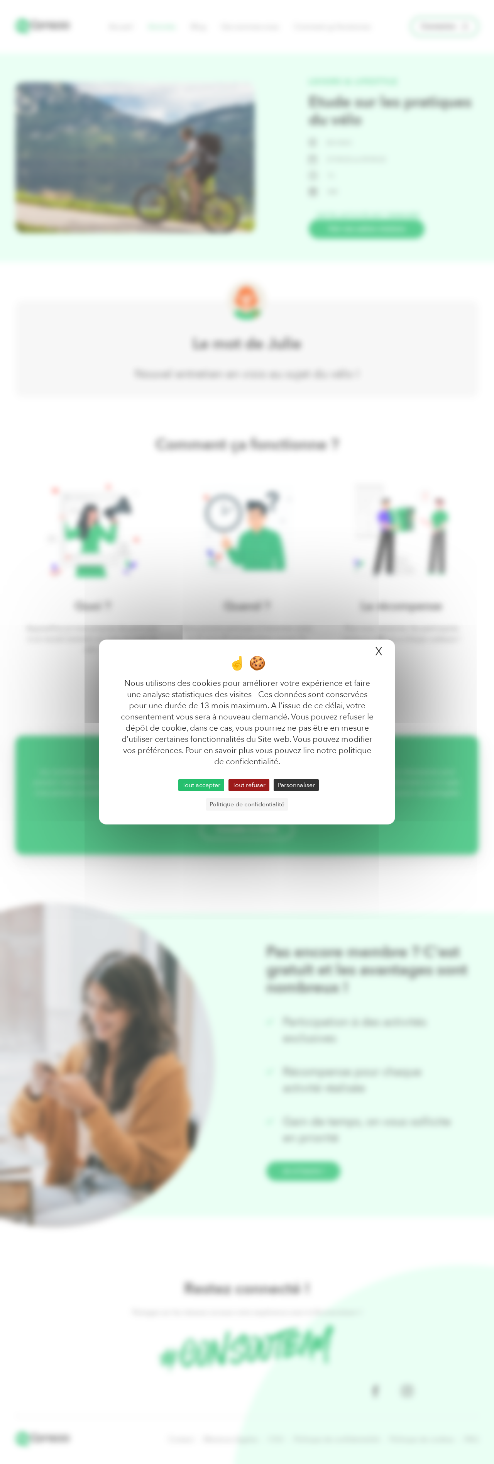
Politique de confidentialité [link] (247, 804)
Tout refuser (249, 785)
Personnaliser (296, 785)
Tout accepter (201, 785)
